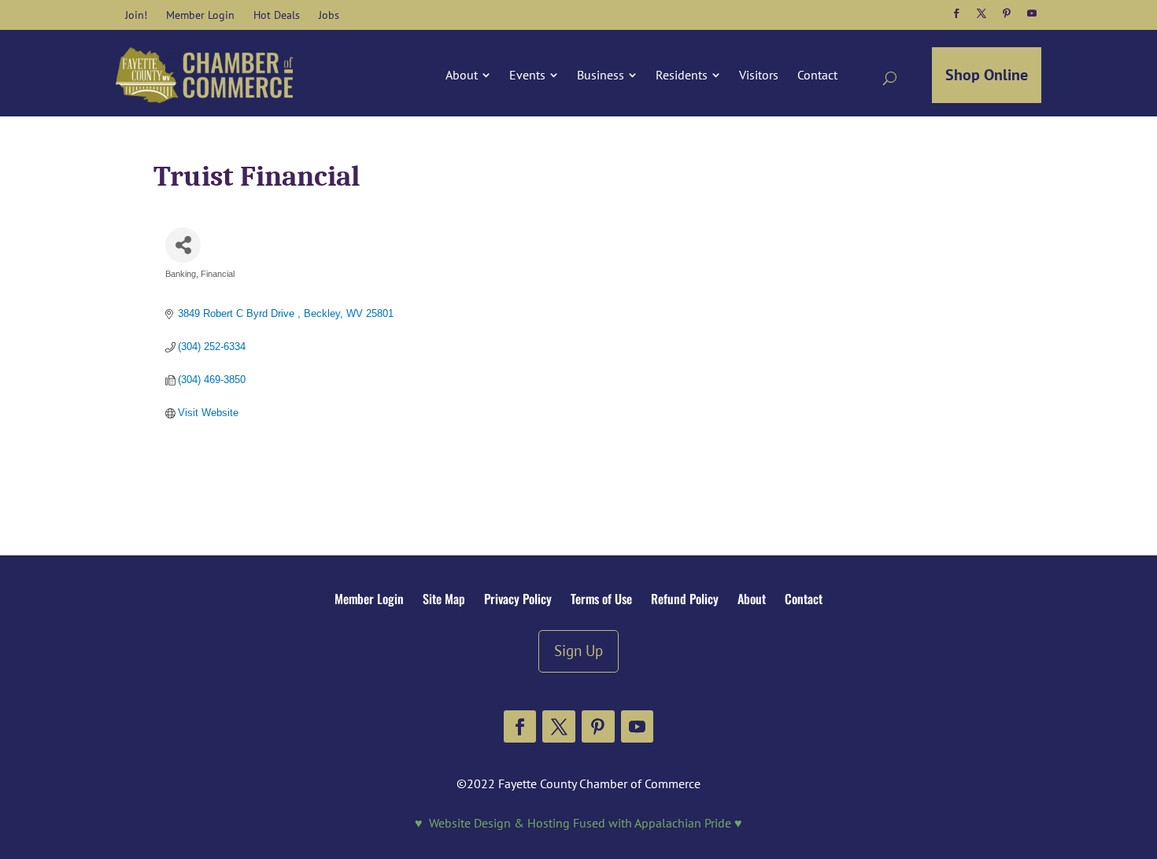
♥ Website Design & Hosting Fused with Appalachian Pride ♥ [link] (578, 823)
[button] (956, 13)
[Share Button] (183, 245)
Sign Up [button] (578, 650)
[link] (136, 15)
